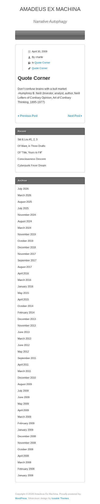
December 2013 (27, 319)
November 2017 (27, 253)
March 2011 (24, 371)
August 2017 (25, 266)
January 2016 (25, 286)
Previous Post (28, 116)
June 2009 (24, 397)
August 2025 (25, 201)
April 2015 (23, 299)
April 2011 (23, 364)
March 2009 (24, 416)
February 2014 (26, 312)
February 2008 (26, 468)
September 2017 (27, 260)
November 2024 (27, 214)
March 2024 (24, 227)
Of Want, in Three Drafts (31, 145)
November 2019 (27, 234)
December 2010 (27, 377)
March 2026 (24, 195)
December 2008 (27, 436)
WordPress (21, 498)
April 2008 (23, 455)
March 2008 (24, 462)
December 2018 (27, 247)
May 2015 (23, 293)
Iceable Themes (60, 498)
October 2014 (25, 306)
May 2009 (23, 403)
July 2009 (23, 390)
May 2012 (23, 351)
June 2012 (24, 345)
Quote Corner (42, 62)
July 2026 (23, 188)
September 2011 (27, 358)
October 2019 (25, 240)
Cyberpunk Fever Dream (32, 165)
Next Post (74, 116)
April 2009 (23, 410)
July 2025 (23, 208)
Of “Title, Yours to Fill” (30, 152)
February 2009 (26, 423)
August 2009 (25, 384)
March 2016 (24, 280)
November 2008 (27, 442)
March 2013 (24, 338)
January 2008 (25, 475)
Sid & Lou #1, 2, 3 (27, 139)
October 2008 (25, 449)
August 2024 (25, 221)
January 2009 (25, 429)
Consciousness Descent (32, 159)
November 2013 (27, 325)
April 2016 (23, 273)
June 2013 (24, 332)
